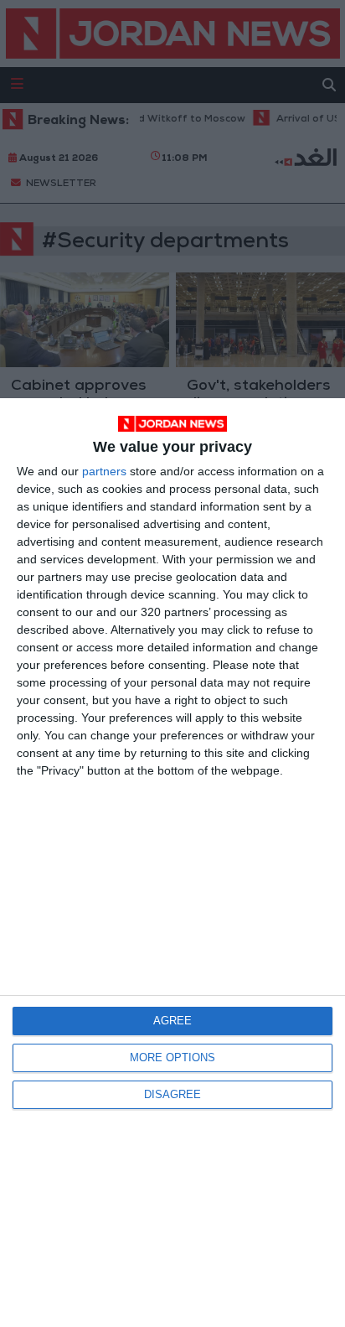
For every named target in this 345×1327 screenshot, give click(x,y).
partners (104, 471)
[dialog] (172, 862)
